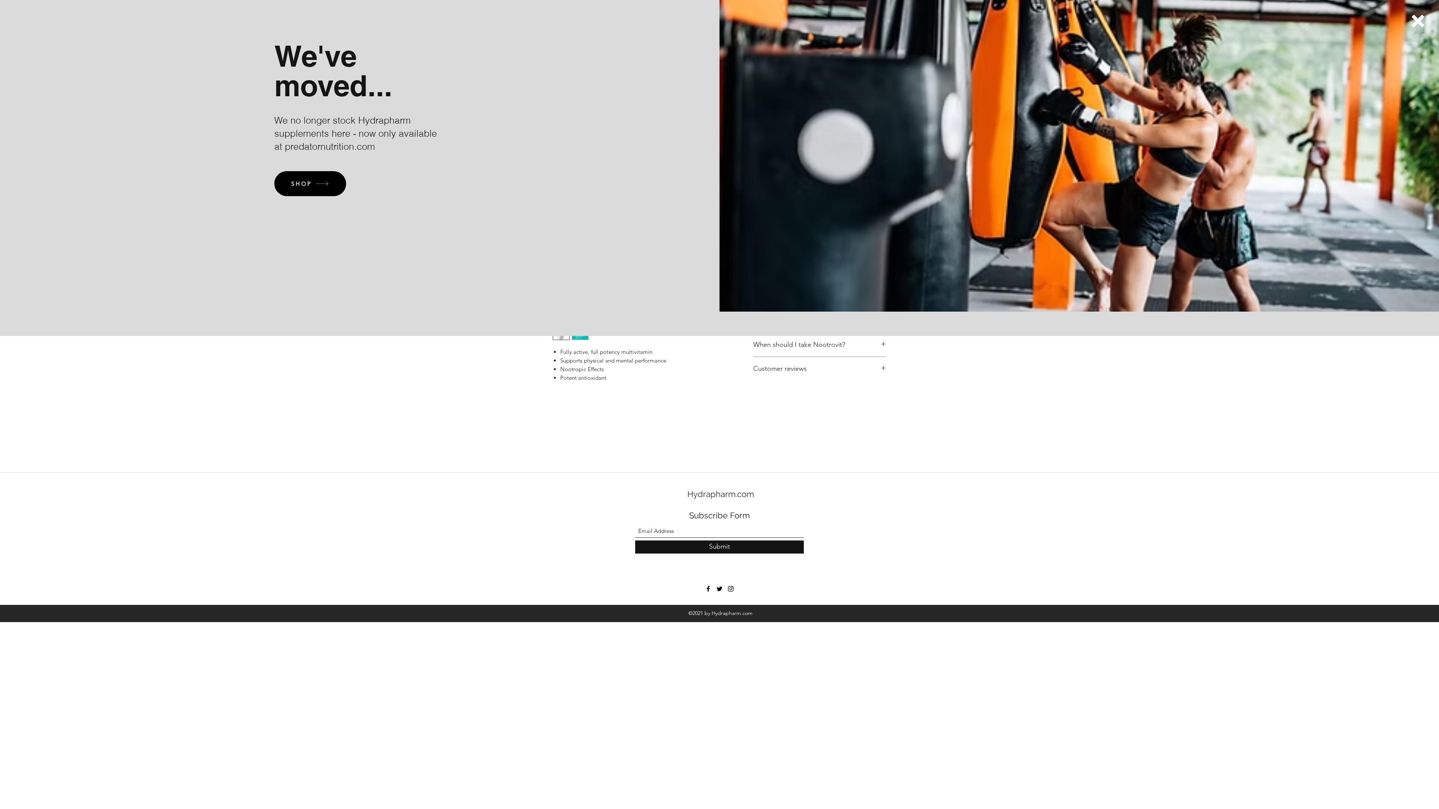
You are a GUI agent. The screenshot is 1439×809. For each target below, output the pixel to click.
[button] (1418, 21)
